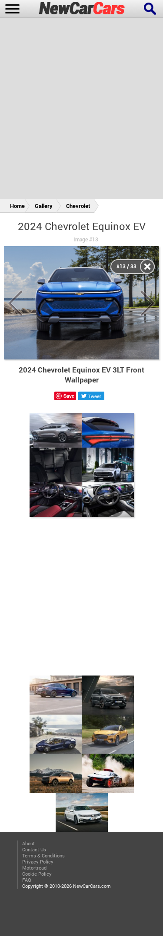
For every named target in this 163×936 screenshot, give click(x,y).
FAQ (26, 880)
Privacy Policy (37, 862)
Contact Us (34, 850)
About (28, 843)
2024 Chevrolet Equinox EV (82, 226)
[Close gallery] (147, 266)
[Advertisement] (81, 110)
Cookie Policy (37, 874)
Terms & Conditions (43, 856)
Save (68, 395)
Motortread (34, 868)
